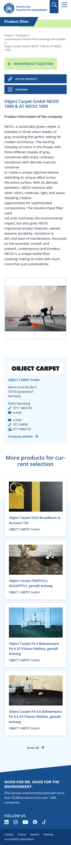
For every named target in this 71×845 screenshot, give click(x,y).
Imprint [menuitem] (34, 834)
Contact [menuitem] (9, 834)
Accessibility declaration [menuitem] (19, 839)
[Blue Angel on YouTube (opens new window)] (25, 822)
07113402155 (22, 429)
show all (33, 748)
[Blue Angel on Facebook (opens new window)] (35, 822)
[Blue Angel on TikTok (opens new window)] (44, 822)
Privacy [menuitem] (22, 834)
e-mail (17, 413)
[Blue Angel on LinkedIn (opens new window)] (6, 822)
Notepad (21, 89)
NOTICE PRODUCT (26, 79)
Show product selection (33, 64)
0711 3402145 (22, 408)
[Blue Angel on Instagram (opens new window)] (15, 822)
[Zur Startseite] (25, 8)
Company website (20, 436)
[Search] (54, 4)
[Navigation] (64, 4)
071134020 (20, 424)
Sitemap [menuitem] (48, 834)
